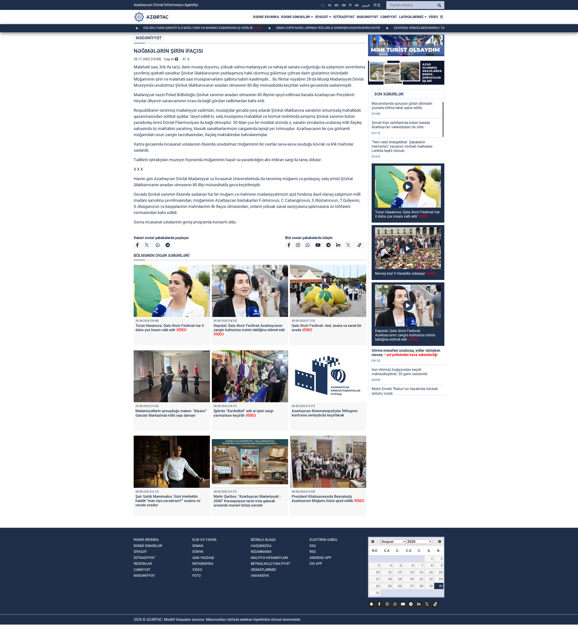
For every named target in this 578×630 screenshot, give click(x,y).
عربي (366, 5)
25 (390, 586)
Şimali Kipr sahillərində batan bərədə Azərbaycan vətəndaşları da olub (401, 125)
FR (350, 5)
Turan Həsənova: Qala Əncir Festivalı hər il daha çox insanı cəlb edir (169, 327)
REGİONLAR (143, 564)
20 (412, 579)
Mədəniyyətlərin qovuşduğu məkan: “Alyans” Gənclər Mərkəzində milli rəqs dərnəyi (171, 413)
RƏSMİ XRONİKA (266, 17)
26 (399, 586)
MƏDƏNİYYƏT (367, 17)
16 (441, 572)
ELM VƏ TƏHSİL (204, 540)
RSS (313, 552)
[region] (408, 248)
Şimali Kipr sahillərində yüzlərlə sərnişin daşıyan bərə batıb (299, 28)
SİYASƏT (322, 17)
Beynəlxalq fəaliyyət (270, 564)
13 (412, 572)
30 (441, 586)
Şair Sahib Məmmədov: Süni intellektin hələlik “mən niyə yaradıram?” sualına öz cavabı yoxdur (167, 500)
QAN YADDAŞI (203, 558)
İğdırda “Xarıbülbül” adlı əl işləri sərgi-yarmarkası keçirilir (244, 413)
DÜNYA (197, 552)
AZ (323, 5)
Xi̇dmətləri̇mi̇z (263, 570)
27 (412, 586)
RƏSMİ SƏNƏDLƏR (296, 17)
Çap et (169, 59)
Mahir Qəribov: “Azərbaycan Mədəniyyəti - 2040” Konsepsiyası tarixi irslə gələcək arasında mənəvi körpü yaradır (247, 500)
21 (421, 579)
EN (336, 5)
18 (390, 579)
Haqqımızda (261, 546)
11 (390, 572)
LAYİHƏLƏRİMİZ (411, 17)
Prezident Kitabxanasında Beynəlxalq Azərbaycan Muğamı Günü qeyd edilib (328, 498)
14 (421, 572)
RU (329, 5)
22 (431, 579)
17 (378, 579)
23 (441, 579)
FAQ (313, 546)
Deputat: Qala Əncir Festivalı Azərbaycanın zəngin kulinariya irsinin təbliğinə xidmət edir (249, 329)
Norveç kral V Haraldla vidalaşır (405, 273)
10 (378, 572)
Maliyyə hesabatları (269, 558)
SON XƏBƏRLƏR (388, 94)
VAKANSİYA (260, 576)
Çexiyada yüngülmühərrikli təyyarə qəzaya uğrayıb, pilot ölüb (417, 28)
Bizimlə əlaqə (263, 540)
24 (378, 586)
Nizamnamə (261, 552)
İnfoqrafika (202, 564)
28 (421, 586)
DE (344, 5)
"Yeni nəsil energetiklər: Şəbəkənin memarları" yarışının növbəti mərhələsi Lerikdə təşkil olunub (402, 146)
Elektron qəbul (324, 540)
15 (431, 572)
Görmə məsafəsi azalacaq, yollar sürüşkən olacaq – (406, 352)
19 (399, 579)
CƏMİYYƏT (388, 17)
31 (378, 593)
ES (357, 5)
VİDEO (433, 17)
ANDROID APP (320, 558)
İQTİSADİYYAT (344, 17)
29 (431, 586)
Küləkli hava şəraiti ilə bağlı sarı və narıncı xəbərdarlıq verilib (173, 28)
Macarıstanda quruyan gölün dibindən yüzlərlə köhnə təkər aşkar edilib (402, 105)
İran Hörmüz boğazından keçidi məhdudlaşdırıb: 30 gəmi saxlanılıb (399, 371)
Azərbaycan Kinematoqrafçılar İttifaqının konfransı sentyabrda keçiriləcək (325, 413)
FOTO (196, 576)
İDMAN (197, 546)
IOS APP (316, 564)
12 (399, 572)
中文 (377, 5)
